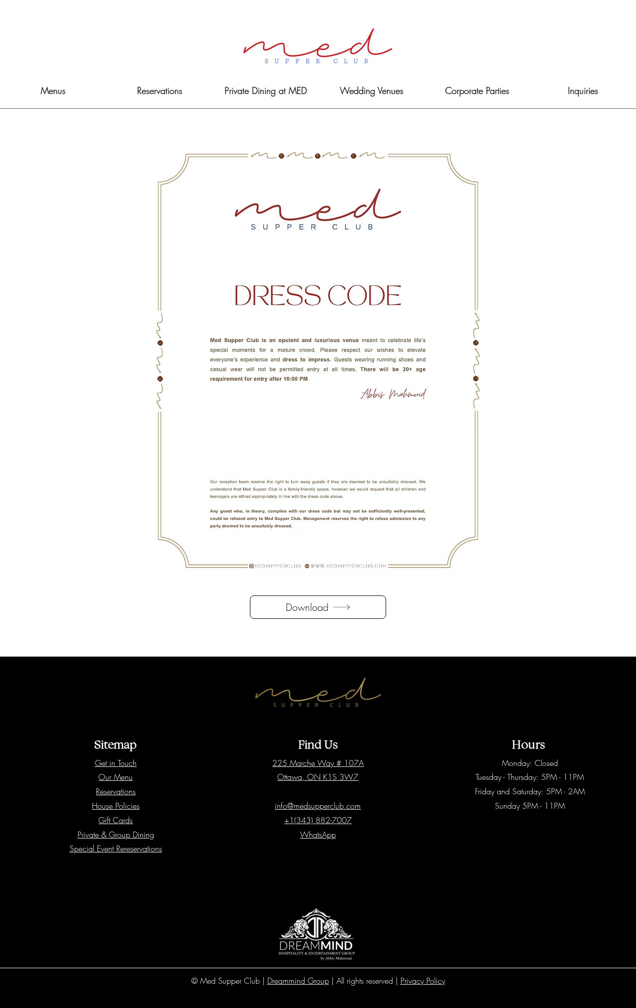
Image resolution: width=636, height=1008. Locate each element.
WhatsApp (318, 834)
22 (277, 762)
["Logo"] (317, 46)
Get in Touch (116, 762)
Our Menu (115, 776)
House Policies (116, 805)
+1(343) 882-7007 (318, 820)
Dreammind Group (298, 980)
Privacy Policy (422, 980)
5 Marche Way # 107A (323, 762)
